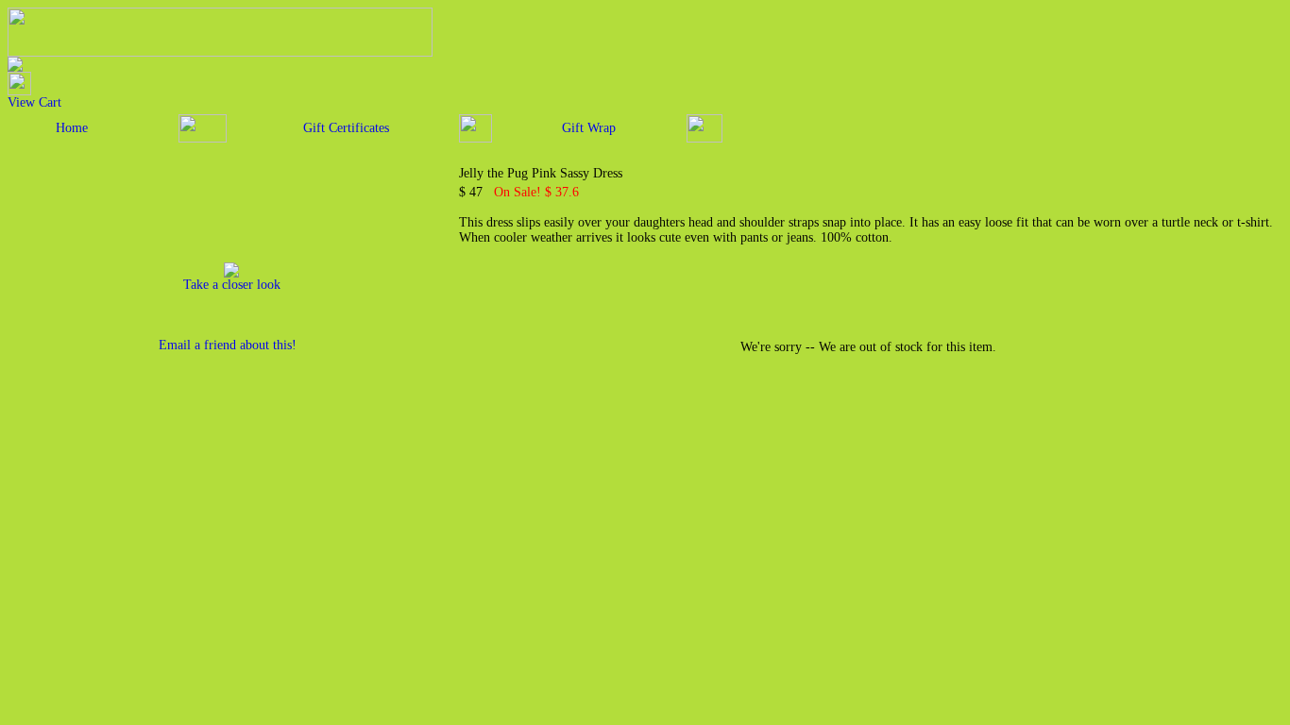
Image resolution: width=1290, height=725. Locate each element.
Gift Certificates (346, 128)
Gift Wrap (589, 128)
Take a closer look (231, 285)
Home (72, 128)
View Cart (34, 102)
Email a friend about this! (228, 345)
